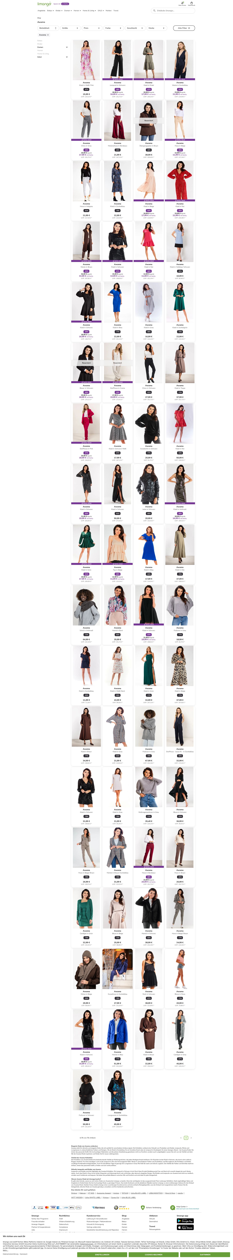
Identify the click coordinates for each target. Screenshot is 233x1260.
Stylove (74, 1193)
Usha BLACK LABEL (138, 1193)
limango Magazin (38, 1224)
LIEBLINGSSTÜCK (156, 1193)
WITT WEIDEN (77, 1197)
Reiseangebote (154, 1229)
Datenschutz (63, 1224)
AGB (61, 1219)
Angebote (125, 1219)
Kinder (124, 1224)
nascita (180, 1193)
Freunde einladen (38, 1221)
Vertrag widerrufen (94, 1227)
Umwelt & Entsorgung (95, 1224)
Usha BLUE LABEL (128, 1197)
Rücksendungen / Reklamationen (99, 1221)
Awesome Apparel (104, 1193)
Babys (124, 1221)
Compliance (63, 1227)
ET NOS (91, 1193)
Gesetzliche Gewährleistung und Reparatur (103, 1230)
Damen (40, 47)
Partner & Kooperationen (41, 1227)
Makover (82, 1193)
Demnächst (153, 1221)
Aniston (116, 1193)
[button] (191, 4)
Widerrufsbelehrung (66, 1221)
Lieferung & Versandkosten (97, 1219)
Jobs (33, 1230)
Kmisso (106, 1197)
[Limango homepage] (44, 4)
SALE (39, 57)
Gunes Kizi (115, 1197)
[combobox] (173, 10)
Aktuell (152, 1219)
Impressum (63, 1230)
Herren (124, 1230)
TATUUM (125, 1193)
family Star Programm (40, 1219)
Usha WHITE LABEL (93, 1197)
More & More (170, 1193)
